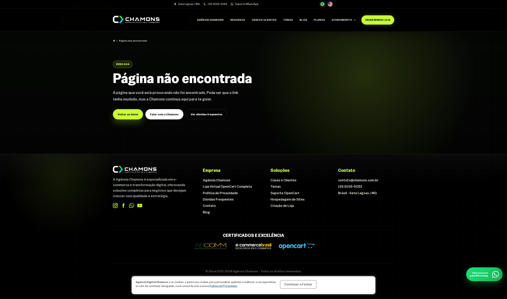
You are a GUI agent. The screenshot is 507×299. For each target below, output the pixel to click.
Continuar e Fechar (298, 284)
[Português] (322, 4)
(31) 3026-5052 (217, 4)
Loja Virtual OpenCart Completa (227, 186)
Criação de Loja (282, 205)
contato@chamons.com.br (358, 180)
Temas (288, 20)
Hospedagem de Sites (288, 199)
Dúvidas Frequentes (218, 199)
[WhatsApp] (131, 205)
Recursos (237, 20)
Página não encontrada (133, 40)
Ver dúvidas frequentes (206, 114)
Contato (209, 205)
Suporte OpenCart (285, 193)
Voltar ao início (128, 114)
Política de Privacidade (220, 193)
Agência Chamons (210, 20)
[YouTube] (139, 205)
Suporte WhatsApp (246, 4)
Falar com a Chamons (164, 114)
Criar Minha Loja (377, 20)
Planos (319, 20)
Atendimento (342, 20)
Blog (303, 20)
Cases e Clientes (264, 20)
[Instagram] (115, 205)
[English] (330, 4)
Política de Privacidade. (223, 286)
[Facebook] (123, 205)
